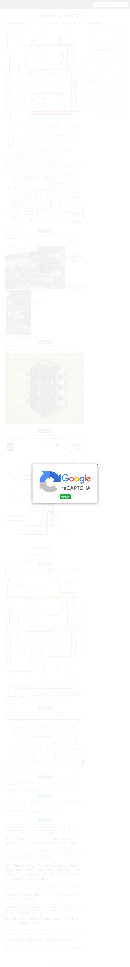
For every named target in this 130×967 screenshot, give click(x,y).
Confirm (65, 496)
